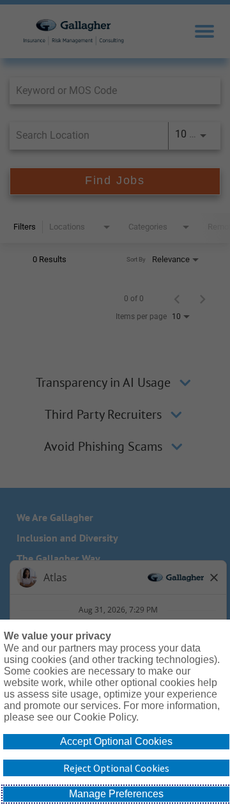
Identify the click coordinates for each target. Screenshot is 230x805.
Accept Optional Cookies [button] (116, 741)
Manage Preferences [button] (116, 793)
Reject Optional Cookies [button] (116, 768)
